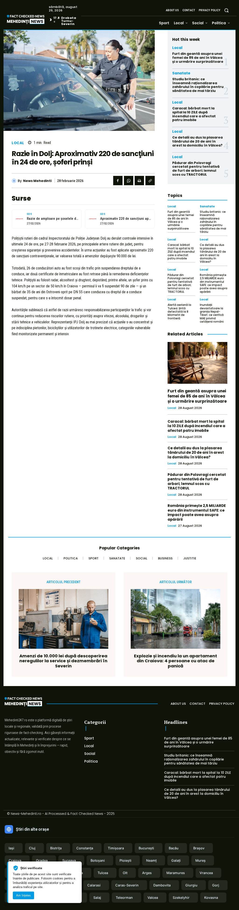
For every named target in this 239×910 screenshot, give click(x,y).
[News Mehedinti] (15, 180)
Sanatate (181, 73)
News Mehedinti (37, 181)
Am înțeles (23, 895)
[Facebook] (118, 180)
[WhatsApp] (128, 180)
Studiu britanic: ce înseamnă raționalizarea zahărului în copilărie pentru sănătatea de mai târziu (198, 85)
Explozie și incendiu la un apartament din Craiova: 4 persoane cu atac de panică (175, 661)
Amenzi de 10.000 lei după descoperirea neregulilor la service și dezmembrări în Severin (63, 661)
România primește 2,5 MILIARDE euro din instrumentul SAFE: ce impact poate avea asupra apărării (213, 283)
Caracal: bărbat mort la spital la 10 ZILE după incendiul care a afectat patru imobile (194, 114)
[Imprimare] (139, 180)
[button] (226, 10)
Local (18, 143)
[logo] (32, 20)
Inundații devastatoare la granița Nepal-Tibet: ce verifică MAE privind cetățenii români (212, 313)
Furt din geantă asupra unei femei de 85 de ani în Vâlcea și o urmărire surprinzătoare (197, 57)
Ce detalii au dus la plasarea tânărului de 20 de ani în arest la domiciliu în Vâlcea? (197, 141)
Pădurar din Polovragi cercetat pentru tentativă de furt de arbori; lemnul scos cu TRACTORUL (196, 168)
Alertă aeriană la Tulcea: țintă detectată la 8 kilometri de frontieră (179, 311)
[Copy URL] (150, 180)
